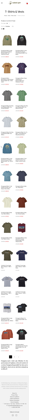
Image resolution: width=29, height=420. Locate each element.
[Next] (18, 356)
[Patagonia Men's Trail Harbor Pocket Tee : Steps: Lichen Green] (22, 148)
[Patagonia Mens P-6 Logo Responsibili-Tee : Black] (22, 308)
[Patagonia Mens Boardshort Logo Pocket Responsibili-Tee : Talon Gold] (7, 68)
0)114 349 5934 (16, 407)
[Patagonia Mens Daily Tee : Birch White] (7, 202)
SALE (9, 15)
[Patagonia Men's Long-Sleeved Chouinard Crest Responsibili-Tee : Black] (22, 40)
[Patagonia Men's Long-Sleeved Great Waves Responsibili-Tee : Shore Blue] (7, 148)
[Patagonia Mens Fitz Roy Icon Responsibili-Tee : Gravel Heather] (7, 96)
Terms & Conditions (14, 396)
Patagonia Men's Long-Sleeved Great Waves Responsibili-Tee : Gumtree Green (6, 52)
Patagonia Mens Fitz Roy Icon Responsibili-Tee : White (7, 133)
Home (5, 15)
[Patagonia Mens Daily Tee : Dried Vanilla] (22, 202)
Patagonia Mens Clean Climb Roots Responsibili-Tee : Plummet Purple (21, 80)
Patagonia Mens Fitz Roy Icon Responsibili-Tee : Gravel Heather (7, 107)
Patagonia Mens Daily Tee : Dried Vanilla (21, 213)
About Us (14, 393)
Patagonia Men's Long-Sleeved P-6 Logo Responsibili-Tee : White (7, 319)
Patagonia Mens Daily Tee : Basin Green (6, 238)
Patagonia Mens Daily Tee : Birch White (6, 213)
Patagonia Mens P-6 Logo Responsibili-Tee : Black (21, 319)
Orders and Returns (14, 398)
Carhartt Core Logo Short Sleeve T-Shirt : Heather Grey (6, 293)
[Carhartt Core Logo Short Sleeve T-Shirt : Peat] (7, 255)
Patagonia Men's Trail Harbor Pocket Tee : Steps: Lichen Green (21, 160)
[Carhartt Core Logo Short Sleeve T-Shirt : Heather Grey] (7, 282)
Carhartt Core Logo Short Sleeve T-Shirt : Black (21, 293)
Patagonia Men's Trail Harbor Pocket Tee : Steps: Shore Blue (6, 187)
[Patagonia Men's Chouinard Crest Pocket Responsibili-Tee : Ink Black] (22, 334)
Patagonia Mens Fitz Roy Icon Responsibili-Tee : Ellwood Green (22, 107)
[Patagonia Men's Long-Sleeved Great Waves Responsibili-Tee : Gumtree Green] (7, 40)
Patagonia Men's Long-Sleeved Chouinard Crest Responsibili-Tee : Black (21, 52)
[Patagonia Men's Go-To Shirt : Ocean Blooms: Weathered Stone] (22, 122)
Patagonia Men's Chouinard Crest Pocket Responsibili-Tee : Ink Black (22, 346)
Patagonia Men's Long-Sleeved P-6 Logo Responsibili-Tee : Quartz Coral (6, 346)
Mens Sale (13, 15)
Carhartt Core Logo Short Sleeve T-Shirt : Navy (21, 267)
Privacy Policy (14, 395)
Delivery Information (14, 400)
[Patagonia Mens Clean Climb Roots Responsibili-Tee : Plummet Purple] (22, 68)
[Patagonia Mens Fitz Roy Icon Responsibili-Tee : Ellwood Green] (22, 96)
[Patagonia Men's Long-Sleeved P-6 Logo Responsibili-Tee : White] (7, 308)
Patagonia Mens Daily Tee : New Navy (21, 187)
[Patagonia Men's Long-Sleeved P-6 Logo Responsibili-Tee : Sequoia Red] (22, 227)
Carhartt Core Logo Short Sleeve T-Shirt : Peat (6, 267)
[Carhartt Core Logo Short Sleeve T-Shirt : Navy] (22, 255)
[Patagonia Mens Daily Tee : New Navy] (22, 176)
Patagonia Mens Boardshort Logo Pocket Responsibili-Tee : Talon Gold (7, 80)
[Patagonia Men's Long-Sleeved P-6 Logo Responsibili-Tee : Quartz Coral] (7, 334)
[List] (3, 29)
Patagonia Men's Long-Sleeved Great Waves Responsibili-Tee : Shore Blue (7, 160)
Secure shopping (14, 402)
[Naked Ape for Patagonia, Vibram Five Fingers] (14, 3)
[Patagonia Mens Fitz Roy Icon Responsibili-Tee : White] (7, 122)
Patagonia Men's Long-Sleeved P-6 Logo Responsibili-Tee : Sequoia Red (21, 239)
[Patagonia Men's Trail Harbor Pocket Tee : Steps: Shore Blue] (7, 176)
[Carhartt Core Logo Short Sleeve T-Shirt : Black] (22, 282)
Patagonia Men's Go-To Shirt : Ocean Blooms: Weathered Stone (21, 133)
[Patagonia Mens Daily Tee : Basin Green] (7, 227)
